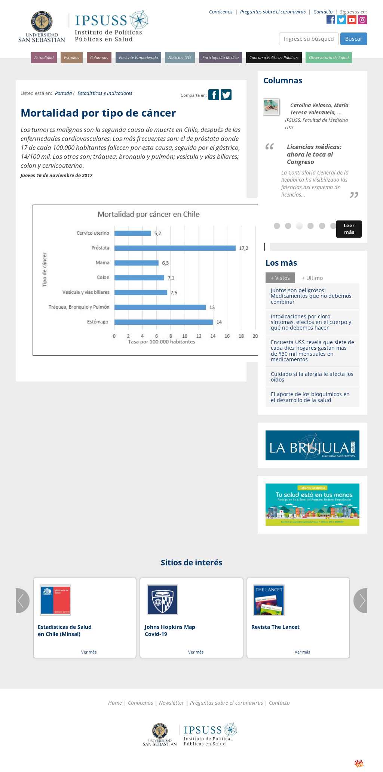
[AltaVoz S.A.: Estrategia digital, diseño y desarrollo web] (359, 763)
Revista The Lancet (275, 626)
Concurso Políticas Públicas (273, 57)
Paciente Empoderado (138, 57)
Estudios (71, 57)
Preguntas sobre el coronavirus (273, 12)
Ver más (88, 652)
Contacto (323, 12)
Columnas (99, 57)
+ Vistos (280, 277)
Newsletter (171, 702)
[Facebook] (213, 95)
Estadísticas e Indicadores (104, 93)
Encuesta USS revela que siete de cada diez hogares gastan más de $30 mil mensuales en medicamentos (312, 351)
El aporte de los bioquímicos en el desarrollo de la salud (310, 396)
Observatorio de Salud (329, 57)
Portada (63, 93)
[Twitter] (226, 95)
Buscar (353, 38)
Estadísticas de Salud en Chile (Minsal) (65, 630)
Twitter (341, 19)
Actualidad (43, 57)
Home (115, 702)
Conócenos (221, 12)
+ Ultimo (312, 277)
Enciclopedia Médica (220, 57)
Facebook (331, 19)
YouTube (351, 19)
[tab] (280, 277)
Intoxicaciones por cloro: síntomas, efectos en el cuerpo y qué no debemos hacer (311, 322)
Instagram (362, 19)
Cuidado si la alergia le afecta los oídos (312, 376)
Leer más (349, 228)
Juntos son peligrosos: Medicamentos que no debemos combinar (311, 296)
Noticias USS (180, 57)
